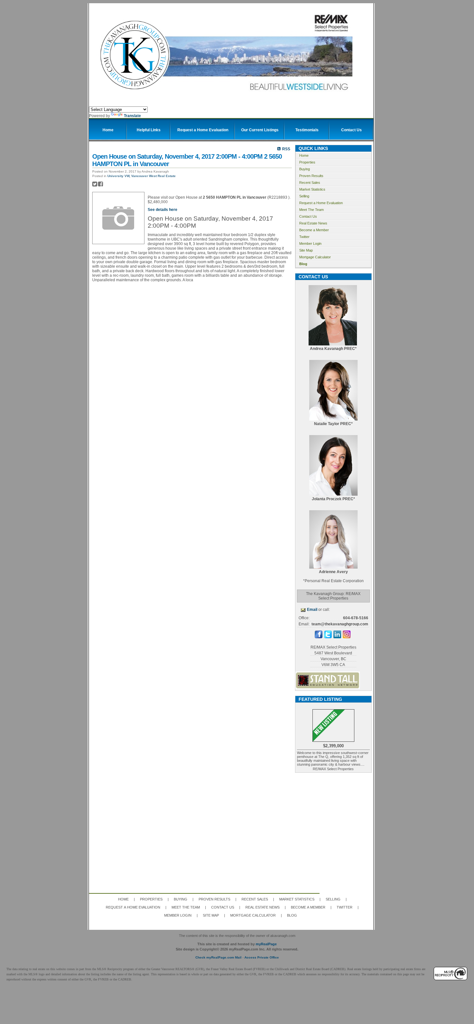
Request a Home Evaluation (321, 203)
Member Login (310, 243)
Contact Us (308, 216)
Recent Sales (309, 182)
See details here (162, 209)
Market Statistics (312, 189)
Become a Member (314, 230)
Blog (303, 264)
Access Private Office (261, 957)
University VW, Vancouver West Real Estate (141, 176)
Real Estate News (313, 223)
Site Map (306, 250)
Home (304, 155)
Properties (307, 162)
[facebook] (318, 637)
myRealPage (266, 944)
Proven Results (311, 176)
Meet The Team (311, 210)
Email (312, 609)
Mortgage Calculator (315, 257)
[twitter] (328, 637)
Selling (304, 196)
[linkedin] (337, 637)
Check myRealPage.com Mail (218, 957)
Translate (132, 116)
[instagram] (347, 637)
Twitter (304, 237)
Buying (304, 169)
